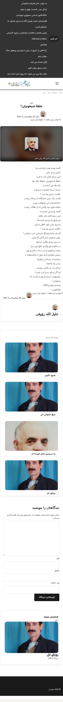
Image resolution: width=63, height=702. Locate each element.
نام (58, 558)
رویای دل (51, 493)
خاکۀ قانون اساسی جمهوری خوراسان (31, 15)
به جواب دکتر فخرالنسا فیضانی (34, 3)
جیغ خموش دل (48, 414)
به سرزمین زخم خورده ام (44, 454)
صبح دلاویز (50, 375)
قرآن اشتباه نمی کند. (38, 62)
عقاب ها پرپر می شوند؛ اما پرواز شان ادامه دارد (27, 74)
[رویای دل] (31, 475)
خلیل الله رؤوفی (33, 116)
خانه (61, 92)
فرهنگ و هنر (52, 92)
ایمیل (57, 570)
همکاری (43, 44)
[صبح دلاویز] (31, 357)
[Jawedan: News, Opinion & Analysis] (19, 83)
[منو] (57, 85)
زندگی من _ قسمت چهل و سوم (34, 9)
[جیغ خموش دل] (31, 397)
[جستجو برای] (6, 85)
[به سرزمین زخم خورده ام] (31, 436)
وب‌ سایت (55, 583)
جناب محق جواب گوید (37, 68)
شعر (44, 92)
